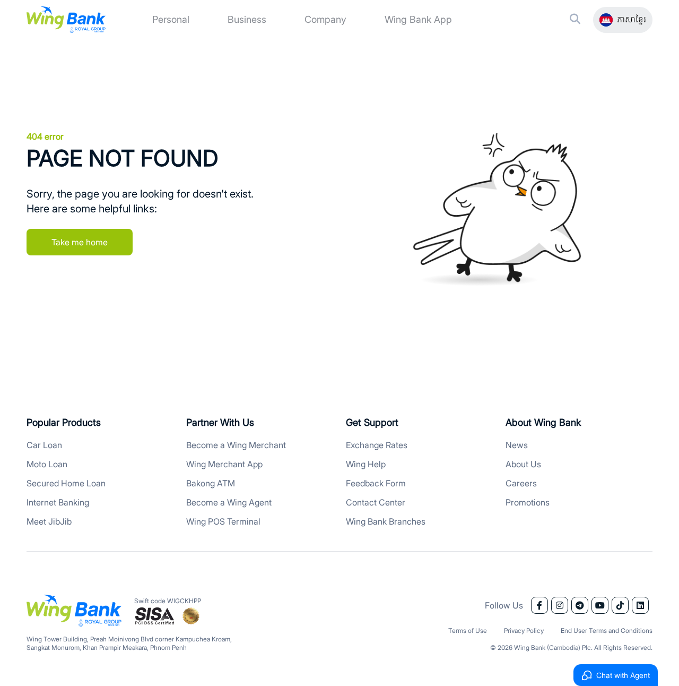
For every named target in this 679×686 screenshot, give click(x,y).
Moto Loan (47, 464)
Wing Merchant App (224, 464)
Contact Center (375, 502)
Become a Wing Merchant (236, 445)
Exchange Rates (376, 445)
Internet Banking (58, 502)
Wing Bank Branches (385, 521)
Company (325, 19)
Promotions (528, 502)
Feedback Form (376, 483)
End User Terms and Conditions (606, 630)
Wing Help (366, 464)
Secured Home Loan (66, 483)
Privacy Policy (524, 630)
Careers (521, 483)
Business (247, 19)
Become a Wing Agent (229, 502)
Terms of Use (467, 630)
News (517, 445)
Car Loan (44, 445)
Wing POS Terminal (223, 521)
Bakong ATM (210, 483)
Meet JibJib (49, 521)
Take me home (79, 242)
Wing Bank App (418, 19)
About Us (523, 464)
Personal (170, 19)
